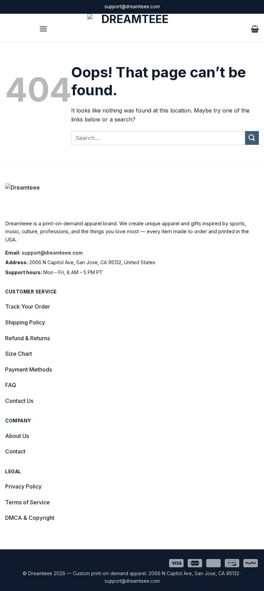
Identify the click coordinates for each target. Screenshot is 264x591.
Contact (15, 451)
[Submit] (252, 137)
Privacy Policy (23, 486)
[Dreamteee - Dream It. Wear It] (132, 28)
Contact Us (19, 400)
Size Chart (18, 353)
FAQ (10, 385)
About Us (17, 435)
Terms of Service (27, 502)
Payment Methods (28, 369)
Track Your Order (27, 306)
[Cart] (255, 28)
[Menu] (43, 28)
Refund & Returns (27, 338)
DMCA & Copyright (29, 517)
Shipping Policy (25, 322)
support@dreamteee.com (52, 253)
